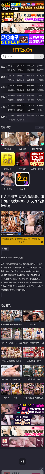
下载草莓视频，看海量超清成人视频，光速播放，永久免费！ (22, 240)
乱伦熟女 (30, 90)
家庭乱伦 (20, 105)
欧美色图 (30, 95)
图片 (3, 97)
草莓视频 (30, 115)
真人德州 (20, 65)
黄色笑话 (30, 109)
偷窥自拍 (11, 95)
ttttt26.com (22, 50)
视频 (3, 77)
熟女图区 (30, 99)
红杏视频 (11, 119)
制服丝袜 (11, 90)
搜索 (39, 56)
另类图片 (40, 99)
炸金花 (20, 70)
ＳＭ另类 (40, 80)
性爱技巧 (40, 109)
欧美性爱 (40, 85)
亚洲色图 (20, 95)
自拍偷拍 (20, 75)
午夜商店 (20, 115)
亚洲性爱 (11, 85)
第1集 (4, 249)
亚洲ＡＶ (11, 75)
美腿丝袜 (11, 99)
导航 (3, 117)
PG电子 (11, 65)
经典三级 (20, 90)
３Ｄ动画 (40, 75)
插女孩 (11, 115)
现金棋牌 (30, 70)
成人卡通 (30, 85)
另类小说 (20, 109)
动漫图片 (40, 95)
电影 (3, 87)
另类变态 (40, 90)
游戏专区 (40, 65)
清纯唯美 (20, 99)
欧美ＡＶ (30, 75)
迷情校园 (11, 109)
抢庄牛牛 (40, 70)
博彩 (3, 67)
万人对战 (30, 65)
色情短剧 (20, 119)
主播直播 (30, 80)
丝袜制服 (20, 80)
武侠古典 (40, 105)
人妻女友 (30, 105)
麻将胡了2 (11, 70)
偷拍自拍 (20, 85)
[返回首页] (41, 469)
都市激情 (11, 105)
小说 (3, 107)
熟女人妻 (11, 80)
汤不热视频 (40, 115)
